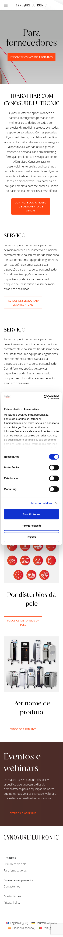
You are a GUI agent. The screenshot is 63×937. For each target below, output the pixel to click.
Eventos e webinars (23, 813)
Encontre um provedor (18, 880)
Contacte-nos (12, 886)
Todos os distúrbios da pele (23, 623)
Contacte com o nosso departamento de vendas (30, 206)
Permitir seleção (31, 525)
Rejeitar (31, 536)
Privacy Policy (12, 903)
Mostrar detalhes (41, 503)
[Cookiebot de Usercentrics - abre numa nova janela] (44, 397)
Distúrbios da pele (15, 864)
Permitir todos (31, 514)
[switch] (54, 467)
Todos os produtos (23, 729)
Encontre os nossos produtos (31, 57)
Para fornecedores (15, 870)
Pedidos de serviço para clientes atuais (23, 302)
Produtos (10, 858)
